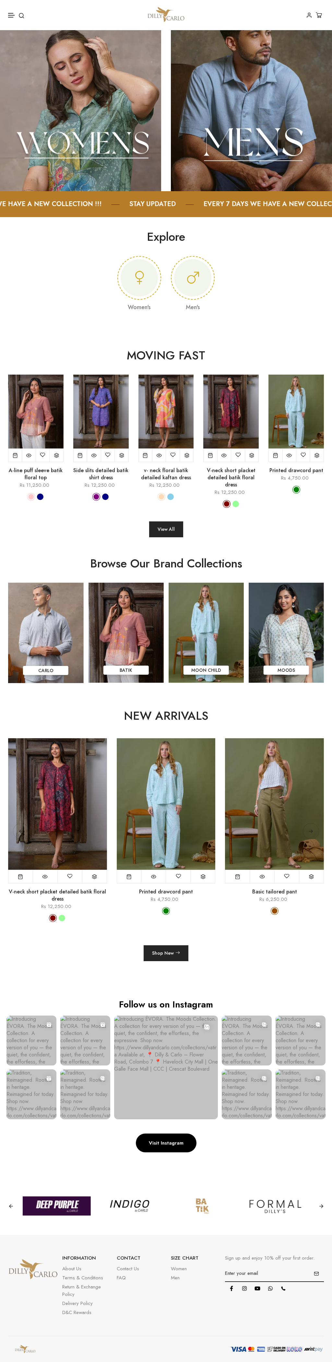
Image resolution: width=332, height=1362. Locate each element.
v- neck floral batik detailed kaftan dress (166, 474)
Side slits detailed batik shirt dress (100, 474)
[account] (309, 15)
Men (175, 1277)
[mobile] (283, 1288)
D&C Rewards (76, 1312)
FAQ (121, 1277)
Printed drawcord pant (296, 470)
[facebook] (231, 1288)
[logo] (166, 15)
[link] (80, 110)
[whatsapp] (270, 1288)
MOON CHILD (260, 670)
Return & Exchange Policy (81, 1290)
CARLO (99, 670)
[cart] (319, 15)
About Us (71, 1268)
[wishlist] (43, 455)
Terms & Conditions (82, 1277)
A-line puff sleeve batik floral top (36, 474)
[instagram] (244, 1288)
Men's (193, 307)
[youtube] (257, 1288)
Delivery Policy (77, 1303)
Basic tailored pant (166, 891)
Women (179, 1268)
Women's (139, 307)
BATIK (179, 670)
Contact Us (128, 1268)
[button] (11, 15)
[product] (15, 455)
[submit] (316, 1273)
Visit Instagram (166, 1143)
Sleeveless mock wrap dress (275, 891)
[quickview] (29, 455)
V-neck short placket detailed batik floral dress (231, 477)
